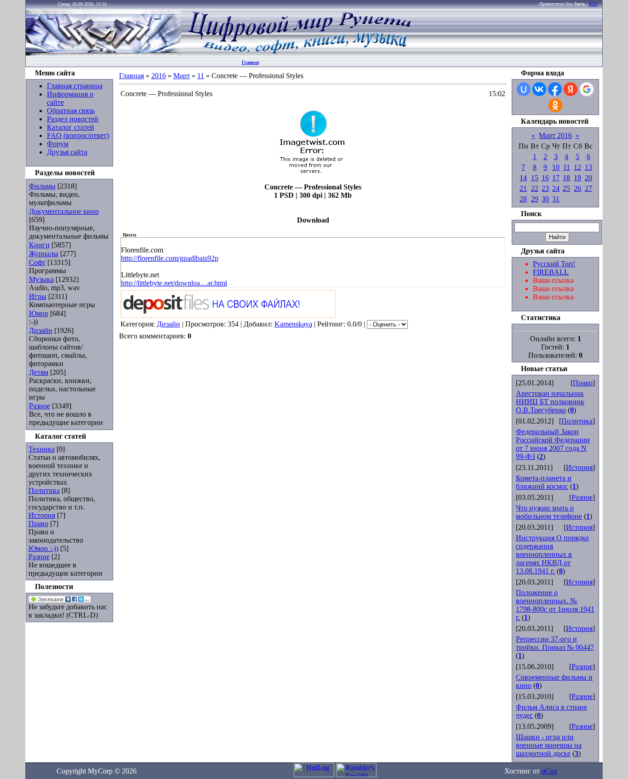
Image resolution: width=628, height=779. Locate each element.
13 (588, 167)
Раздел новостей (72, 119)
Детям (38, 372)
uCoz (549, 771)
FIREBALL (551, 272)
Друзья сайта (67, 152)
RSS (593, 3)
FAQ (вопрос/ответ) (78, 135)
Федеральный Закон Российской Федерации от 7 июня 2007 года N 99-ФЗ (553, 444)
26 (577, 188)
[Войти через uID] (524, 89)
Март (181, 76)
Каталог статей (70, 127)
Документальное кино (64, 211)
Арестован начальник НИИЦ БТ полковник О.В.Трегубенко (550, 402)
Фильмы (42, 186)
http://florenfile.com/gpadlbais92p (169, 258)
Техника (42, 449)
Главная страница (75, 86)
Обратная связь (71, 111)
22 (534, 188)
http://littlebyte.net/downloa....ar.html (174, 283)
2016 (158, 76)
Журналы (43, 254)
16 (545, 178)
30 (545, 199)
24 (555, 188)
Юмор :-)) (43, 548)
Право (38, 523)
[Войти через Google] (586, 89)
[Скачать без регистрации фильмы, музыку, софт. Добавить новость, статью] (104, 53)
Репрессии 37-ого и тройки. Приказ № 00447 (555, 643)
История (42, 515)
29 (534, 199)
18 (566, 178)
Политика (44, 490)
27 (588, 188)
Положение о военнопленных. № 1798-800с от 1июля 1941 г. (555, 605)
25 (566, 188)
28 (523, 199)
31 (555, 199)
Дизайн (40, 330)
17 (555, 178)
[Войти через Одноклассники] (555, 105)
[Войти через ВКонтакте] (539, 89)
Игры (37, 296)
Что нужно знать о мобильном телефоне (549, 512)
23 (545, 188)
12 (577, 167)
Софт (37, 262)
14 (523, 178)
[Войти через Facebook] (555, 89)
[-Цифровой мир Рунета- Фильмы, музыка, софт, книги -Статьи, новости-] (299, 53)
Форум (58, 144)
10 (555, 167)
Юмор (38, 313)
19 (577, 178)
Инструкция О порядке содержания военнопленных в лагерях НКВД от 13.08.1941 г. (552, 554)
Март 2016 (555, 135)
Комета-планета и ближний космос (543, 482)
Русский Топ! (554, 264)
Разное (39, 406)
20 (588, 178)
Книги (39, 245)
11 (200, 76)
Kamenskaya (293, 324)
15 (534, 178)
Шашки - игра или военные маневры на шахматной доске (549, 745)
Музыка (41, 279)
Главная (250, 62)
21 (523, 188)
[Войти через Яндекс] (570, 89)
